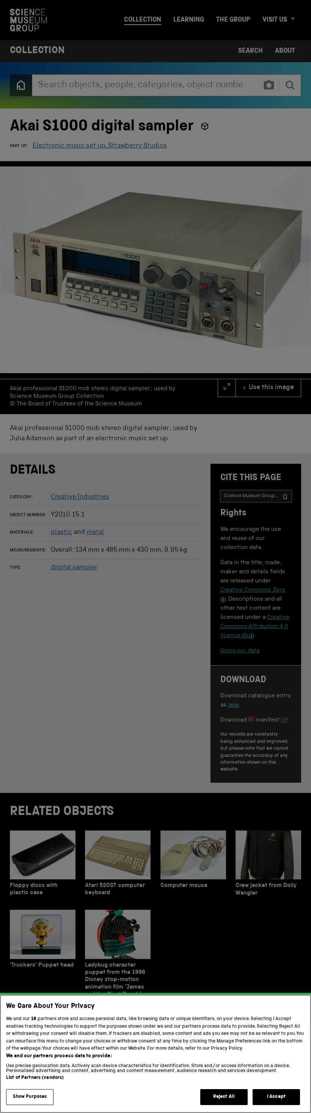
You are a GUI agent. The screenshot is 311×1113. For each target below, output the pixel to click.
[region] (155, 1054)
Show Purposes (30, 1096)
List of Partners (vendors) (35, 1077)
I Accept (276, 1096)
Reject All (224, 1096)
